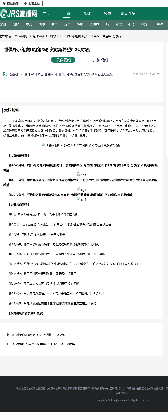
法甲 (80, 24)
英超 (29, 24)
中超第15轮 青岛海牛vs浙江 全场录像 (41, 334)
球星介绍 (128, 13)
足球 (66, 13)
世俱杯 (53, 36)
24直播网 (21, 36)
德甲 (54, 24)
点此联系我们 (123, 393)
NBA (16, 24)
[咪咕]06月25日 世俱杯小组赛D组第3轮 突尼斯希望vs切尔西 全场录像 (68, 74)
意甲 (67, 24)
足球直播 (38, 36)
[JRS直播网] (18, 13)
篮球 (87, 13)
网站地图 (13, 3)
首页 (46, 13)
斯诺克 (94, 24)
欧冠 (118, 24)
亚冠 (144, 24)
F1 (107, 24)
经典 (107, 13)
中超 (131, 24)
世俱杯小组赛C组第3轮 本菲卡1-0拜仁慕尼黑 (46, 344)
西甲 (42, 24)
